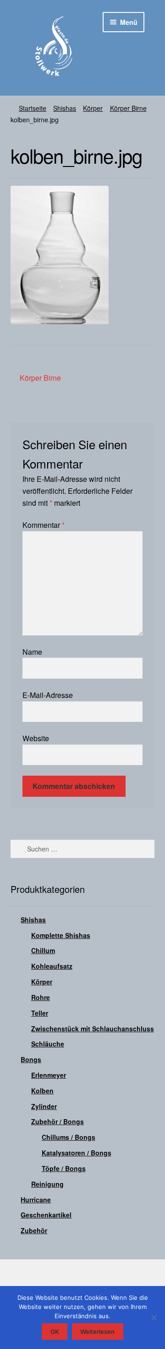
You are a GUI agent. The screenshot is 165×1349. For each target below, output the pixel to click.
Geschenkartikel (46, 1214)
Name (32, 651)
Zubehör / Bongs (57, 1121)
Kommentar (43, 525)
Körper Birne (128, 108)
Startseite (32, 108)
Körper (93, 108)
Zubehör (34, 1230)
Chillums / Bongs (68, 1137)
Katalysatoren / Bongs (76, 1152)
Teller (39, 1012)
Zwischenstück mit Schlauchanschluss (92, 1028)
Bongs (31, 1059)
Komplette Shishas (60, 935)
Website (35, 738)
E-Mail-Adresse (47, 695)
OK (54, 1331)
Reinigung (47, 1184)
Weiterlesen (97, 1331)
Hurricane (36, 1199)
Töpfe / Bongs (64, 1168)
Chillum (43, 950)
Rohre (40, 997)
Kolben (42, 1090)
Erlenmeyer (48, 1075)
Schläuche (47, 1043)
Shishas (64, 108)
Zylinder (44, 1106)
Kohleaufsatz (51, 966)
